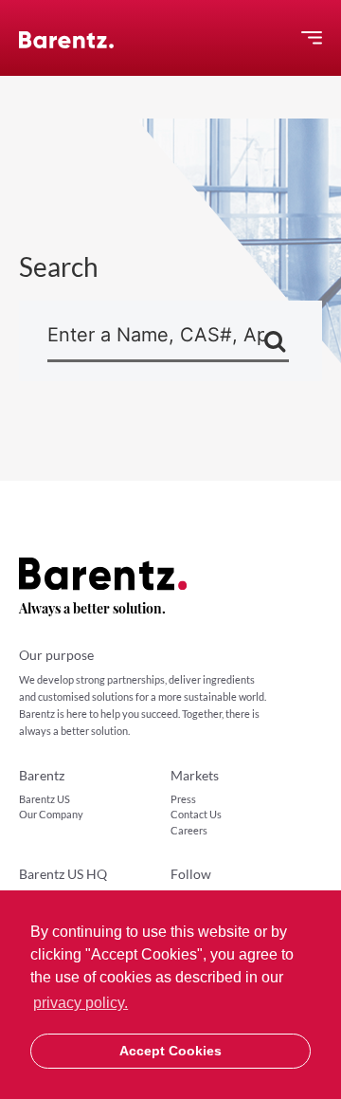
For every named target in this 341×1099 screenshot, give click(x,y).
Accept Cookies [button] (170, 1050)
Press (183, 799)
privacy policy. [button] (80, 1003)
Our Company (51, 814)
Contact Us (196, 814)
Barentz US (44, 799)
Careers (188, 830)
